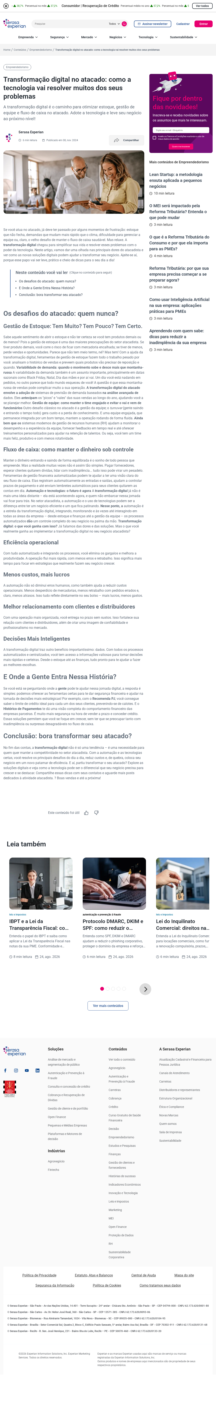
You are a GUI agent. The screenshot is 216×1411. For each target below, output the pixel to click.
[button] (145, 989)
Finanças (115, 1154)
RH (111, 1243)
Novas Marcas (168, 1115)
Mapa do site (184, 1275)
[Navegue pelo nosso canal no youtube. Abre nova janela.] (27, 1071)
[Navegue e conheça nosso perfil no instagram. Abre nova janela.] (16, 1071)
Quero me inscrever (181, 146)
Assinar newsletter (154, 24)
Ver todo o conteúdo (122, 1059)
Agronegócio (56, 1161)
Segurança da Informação (54, 1285)
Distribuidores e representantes (179, 1090)
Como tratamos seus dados (160, 1285)
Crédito (113, 1107)
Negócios (115, 37)
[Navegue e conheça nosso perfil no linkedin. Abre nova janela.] (37, 1071)
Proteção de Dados (121, 1235)
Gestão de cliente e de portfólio (68, 1108)
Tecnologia (146, 37)
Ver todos (202, 6)
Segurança (57, 37)
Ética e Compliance (171, 1107)
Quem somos (168, 1123)
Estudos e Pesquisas (122, 1145)
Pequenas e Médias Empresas (67, 1125)
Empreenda (26, 37)
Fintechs (53, 1169)
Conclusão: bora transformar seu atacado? (51, 295)
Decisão (114, 1128)
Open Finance (57, 1117)
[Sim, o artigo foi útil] (86, 812)
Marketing (115, 1210)
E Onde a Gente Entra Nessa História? (47, 288)
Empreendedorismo (121, 1137)
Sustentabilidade (181, 37)
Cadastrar (183, 24)
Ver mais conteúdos (108, 1006)
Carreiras (115, 1090)
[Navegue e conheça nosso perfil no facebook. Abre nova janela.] (5, 1071)
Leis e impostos (119, 1201)
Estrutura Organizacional (175, 1098)
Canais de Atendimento (174, 1073)
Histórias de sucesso (122, 1176)
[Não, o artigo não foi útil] (96, 812)
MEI (111, 1218)
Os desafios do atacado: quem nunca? (47, 281)
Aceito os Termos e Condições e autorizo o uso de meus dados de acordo (181, 137)
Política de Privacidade (39, 1275)
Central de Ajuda (143, 1275)
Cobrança (115, 1098)
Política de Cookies (107, 1285)
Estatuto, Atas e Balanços (94, 1275)
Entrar (204, 24)
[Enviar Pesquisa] (124, 23)
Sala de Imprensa (170, 1132)
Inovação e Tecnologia (123, 1193)
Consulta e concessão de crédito (69, 1086)
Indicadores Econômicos (125, 1184)
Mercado (87, 37)
